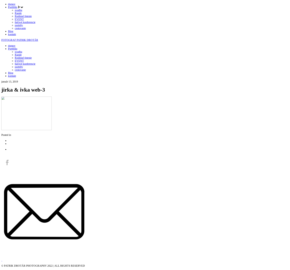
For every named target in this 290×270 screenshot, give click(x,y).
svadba (18, 10)
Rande (18, 13)
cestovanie (20, 28)
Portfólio (12, 7)
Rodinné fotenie (23, 16)
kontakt (12, 34)
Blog (10, 31)
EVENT (19, 19)
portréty (19, 25)
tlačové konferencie (25, 22)
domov (11, 4)
